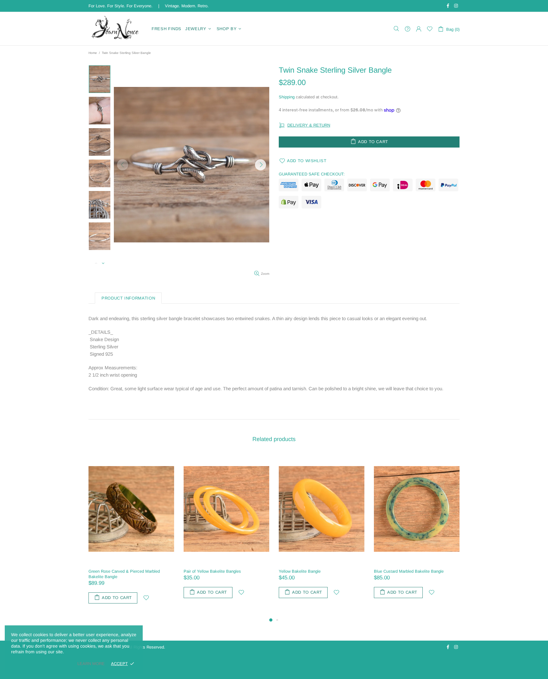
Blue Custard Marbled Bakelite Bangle (218, 571)
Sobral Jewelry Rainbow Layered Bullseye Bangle (412, 574)
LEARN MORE (91, 663)
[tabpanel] (321, 532)
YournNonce (116, 28)
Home (92, 53)
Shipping (287, 97)
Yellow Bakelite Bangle (109, 571)
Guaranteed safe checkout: (312, 174)
